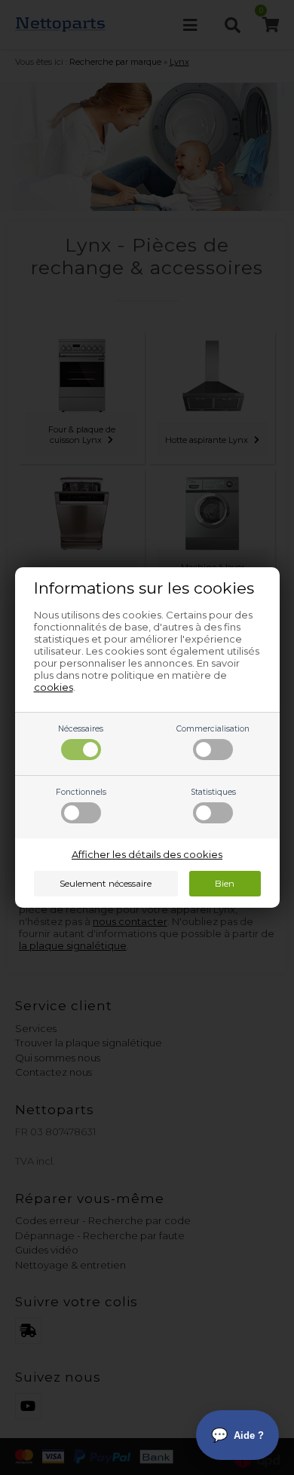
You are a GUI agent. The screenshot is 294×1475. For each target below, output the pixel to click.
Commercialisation (213, 729)
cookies (53, 687)
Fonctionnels (81, 792)
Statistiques (213, 792)
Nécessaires (80, 729)
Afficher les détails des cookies (147, 854)
